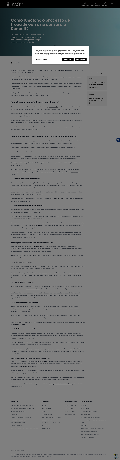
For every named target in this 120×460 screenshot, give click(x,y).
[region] (60, 55)
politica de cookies (77, 54)
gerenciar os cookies (41, 59)
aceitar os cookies (80, 59)
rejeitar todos (67, 59)
